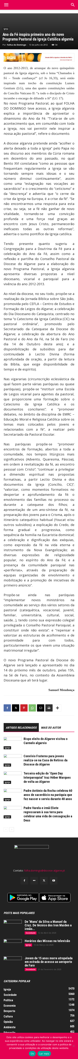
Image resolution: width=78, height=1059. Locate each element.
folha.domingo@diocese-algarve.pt (44, 870)
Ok (32, 1053)
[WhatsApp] (32, 708)
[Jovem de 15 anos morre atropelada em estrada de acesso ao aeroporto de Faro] (13, 962)
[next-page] (11, 829)
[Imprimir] (49, 708)
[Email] (40, 708)
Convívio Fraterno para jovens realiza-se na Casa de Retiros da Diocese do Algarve (45, 760)
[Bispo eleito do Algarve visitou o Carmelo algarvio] (13, 743)
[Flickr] (34, 880)
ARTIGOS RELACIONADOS (21, 727)
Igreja (6, 29)
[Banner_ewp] (39, 57)
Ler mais (44, 1053)
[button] (73, 5)
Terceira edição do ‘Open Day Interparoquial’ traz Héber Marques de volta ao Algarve (47, 777)
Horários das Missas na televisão (47, 941)
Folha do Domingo (16, 44)
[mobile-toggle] (6, 5)
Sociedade (30, 933)
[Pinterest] (24, 708)
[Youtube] (53, 880)
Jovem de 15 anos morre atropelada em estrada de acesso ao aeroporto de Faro (49, 961)
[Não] (73, 1046)
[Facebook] (7, 708)
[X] (15, 708)
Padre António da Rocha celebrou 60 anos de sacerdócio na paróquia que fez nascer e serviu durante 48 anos (48, 795)
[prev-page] (6, 829)
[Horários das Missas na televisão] (13, 945)
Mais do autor (51, 727)
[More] (57, 708)
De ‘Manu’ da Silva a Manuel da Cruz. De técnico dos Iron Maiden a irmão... (48, 925)
